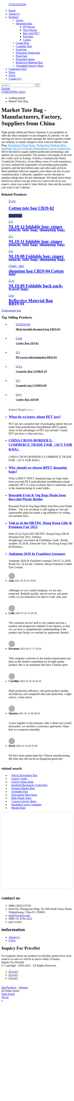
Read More (15, 215)
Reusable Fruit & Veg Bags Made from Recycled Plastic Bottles (37, 497)
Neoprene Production (28, 52)
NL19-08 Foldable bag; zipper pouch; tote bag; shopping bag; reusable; (37, 259)
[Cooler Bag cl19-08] (19, 394)
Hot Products (8, 987)
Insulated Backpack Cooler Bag (29, 785)
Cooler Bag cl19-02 (27, 343)
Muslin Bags (18, 807)
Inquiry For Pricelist (12, 962)
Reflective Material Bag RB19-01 (31, 302)
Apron (19, 20)
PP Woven (29, 26)
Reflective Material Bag (29, 62)
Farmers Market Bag (23, 788)
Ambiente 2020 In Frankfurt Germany (37, 554)
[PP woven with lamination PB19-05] (18, 352)
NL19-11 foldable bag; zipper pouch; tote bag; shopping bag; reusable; (37, 244)
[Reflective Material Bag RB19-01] (11, 295)
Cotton (27, 39)
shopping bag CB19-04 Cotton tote (36, 273)
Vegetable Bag (19, 791)
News (12, 72)
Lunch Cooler (19, 778)
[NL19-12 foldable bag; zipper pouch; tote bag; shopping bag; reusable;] (11, 221)
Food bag (21, 49)
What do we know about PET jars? (35, 417)
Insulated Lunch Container (26, 804)
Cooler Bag (22, 43)
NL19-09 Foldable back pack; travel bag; (36, 287)
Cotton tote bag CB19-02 (31, 208)
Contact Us (15, 78)
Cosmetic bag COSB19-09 (31, 385)
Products (13, 17)
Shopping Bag (24, 23)
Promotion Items (25, 59)
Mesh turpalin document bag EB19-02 (38, 329)
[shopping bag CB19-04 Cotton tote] (16, 266)
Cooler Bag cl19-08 (27, 399)
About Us (14, 13)
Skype (5, 997)
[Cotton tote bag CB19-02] (12, 201)
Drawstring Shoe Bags (24, 794)
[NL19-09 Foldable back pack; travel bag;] (11, 281)
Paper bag (21, 56)
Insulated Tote (9, 148)
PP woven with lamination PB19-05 (36, 357)
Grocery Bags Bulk (22, 781)
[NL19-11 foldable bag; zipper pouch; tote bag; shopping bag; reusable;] (11, 236)
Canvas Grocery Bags (23, 801)
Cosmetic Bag (24, 46)
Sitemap (23, 987)
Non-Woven (30, 30)
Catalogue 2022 (18, 68)
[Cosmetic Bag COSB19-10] (19, 366)
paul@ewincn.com (19, 915)
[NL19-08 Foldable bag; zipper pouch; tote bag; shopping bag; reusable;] (11, 251)
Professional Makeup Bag (51, 145)
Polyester (28, 36)
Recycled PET (31, 33)
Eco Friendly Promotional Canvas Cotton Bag (44, 148)
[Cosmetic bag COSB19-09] (18, 380)
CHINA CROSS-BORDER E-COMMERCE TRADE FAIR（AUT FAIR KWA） (40, 444)
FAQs (12, 75)
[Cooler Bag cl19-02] (19, 338)
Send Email (8, 994)
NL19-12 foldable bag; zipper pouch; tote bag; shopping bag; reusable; (37, 229)
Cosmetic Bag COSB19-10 (31, 371)
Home (12, 10)
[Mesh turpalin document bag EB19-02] (23, 324)
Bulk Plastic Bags (21, 798)
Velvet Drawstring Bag (24, 775)
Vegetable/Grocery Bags (29, 65)
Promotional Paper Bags (21, 145)
